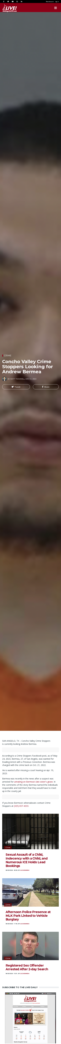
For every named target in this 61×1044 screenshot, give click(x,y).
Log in (57, 1)
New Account (50, 1)
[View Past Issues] (30, 1017)
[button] (16, 386)
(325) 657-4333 (21, 806)
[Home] (6, 8)
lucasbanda (24, 870)
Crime (7, 355)
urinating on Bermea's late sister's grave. (33, 781)
